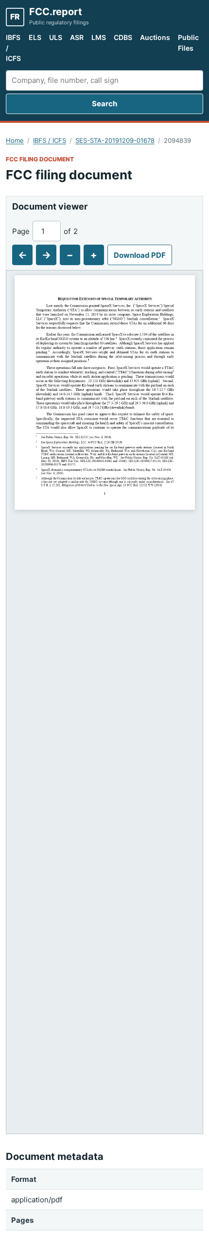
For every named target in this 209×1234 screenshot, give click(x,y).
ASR (77, 37)
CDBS (123, 37)
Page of (45, 231)
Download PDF (140, 255)
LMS (98, 37)
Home (15, 140)
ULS (55, 37)
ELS (35, 37)
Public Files (188, 42)
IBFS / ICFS (13, 47)
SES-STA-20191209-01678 (115, 140)
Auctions (155, 37)
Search (104, 103)
